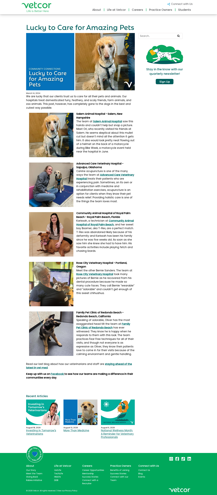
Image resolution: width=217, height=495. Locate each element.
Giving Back (32, 476)
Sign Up (164, 81)
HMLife (57, 476)
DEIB (56, 480)
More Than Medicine (76, 430)
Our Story (31, 470)
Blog (140, 473)
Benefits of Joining (119, 470)
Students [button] (184, 10)
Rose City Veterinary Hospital (94, 274)
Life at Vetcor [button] (116, 10)
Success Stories (90, 476)
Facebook (57, 374)
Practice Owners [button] (160, 10)
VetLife (57, 470)
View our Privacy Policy (67, 490)
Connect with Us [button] (181, 4)
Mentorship (88, 473)
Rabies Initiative (34, 480)
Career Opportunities (93, 470)
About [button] (96, 10)
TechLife (58, 473)
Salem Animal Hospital (107, 121)
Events (141, 476)
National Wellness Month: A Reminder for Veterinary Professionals (117, 434)
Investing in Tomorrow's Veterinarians (41, 432)
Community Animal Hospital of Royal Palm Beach (105, 222)
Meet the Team (34, 473)
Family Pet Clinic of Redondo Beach (103, 326)
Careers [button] (137, 10)
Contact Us (144, 470)
